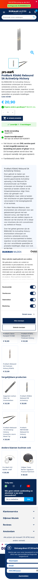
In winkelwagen (12, 118)
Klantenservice (10, 511)
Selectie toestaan (19, 327)
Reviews (7, 525)
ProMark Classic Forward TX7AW (9, 335)
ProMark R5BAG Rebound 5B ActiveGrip (26, 398)
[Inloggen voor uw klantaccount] (30, 12)
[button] (7, 461)
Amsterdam (9, 531)
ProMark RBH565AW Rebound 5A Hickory (24, 431)
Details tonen (27, 314)
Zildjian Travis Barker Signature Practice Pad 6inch (27, 469)
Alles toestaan (19, 321)
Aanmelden (23, 576)
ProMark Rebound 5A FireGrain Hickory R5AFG (9, 366)
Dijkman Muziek (11, 518)
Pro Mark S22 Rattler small (7, 468)
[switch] (33, 293)
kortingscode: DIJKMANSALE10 (19, 6)
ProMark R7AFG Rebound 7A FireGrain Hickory (27, 336)
